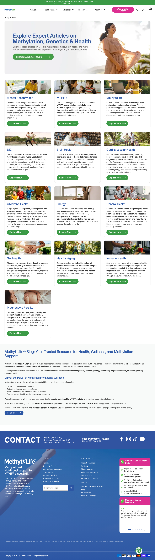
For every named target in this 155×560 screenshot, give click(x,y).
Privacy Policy (48, 472)
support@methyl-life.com (95, 438)
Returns (46, 463)
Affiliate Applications (89, 478)
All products (86, 493)
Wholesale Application (52, 478)
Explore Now (15, 123)
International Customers (52, 469)
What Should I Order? (123, 10)
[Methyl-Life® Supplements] (10, 10)
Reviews (84, 466)
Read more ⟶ (14, 413)
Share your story (88, 469)
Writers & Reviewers (89, 472)
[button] (147, 10)
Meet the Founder (88, 496)
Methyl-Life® (26, 556)
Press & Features (88, 463)
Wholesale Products (51, 481)
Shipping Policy (49, 466)
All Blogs (15, 18)
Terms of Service (50, 475)
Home (7, 18)
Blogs (83, 489)
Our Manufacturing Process (92, 486)
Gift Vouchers (86, 475)
